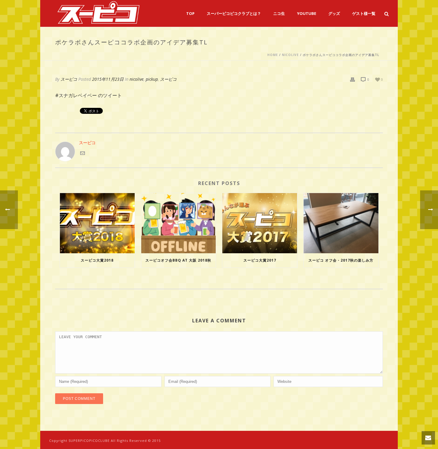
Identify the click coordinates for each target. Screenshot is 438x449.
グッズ (334, 13)
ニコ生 (279, 13)
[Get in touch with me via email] (82, 152)
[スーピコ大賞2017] (259, 223)
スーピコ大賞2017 (259, 260)
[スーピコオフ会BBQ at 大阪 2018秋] (178, 223)
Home (272, 55)
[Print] (352, 79)
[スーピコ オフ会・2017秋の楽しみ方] (341, 223)
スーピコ (68, 79)
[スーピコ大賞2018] (97, 223)
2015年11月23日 (108, 79)
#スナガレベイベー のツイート (88, 95)
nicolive (290, 55)
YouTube (306, 13)
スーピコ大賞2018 (97, 260)
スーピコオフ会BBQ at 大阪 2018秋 (178, 260)
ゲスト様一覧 (363, 13)
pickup (152, 79)
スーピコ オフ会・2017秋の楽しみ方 (340, 260)
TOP (190, 13)
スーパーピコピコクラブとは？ (234, 13)
